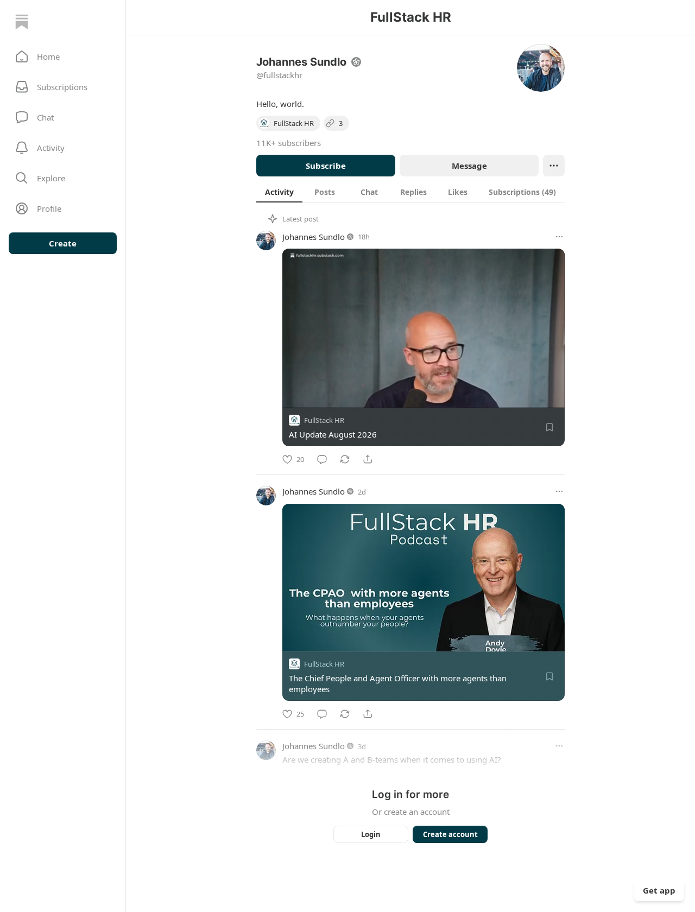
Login (371, 834)
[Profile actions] (554, 165)
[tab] (279, 191)
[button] (63, 56)
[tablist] (410, 191)
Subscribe (326, 165)
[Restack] (345, 459)
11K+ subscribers (288, 142)
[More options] (559, 236)
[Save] (549, 427)
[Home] (22, 22)
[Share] (367, 459)
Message (469, 165)
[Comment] (322, 459)
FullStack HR (324, 420)
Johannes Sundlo (313, 236)
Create (63, 243)
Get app (659, 890)
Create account (450, 834)
